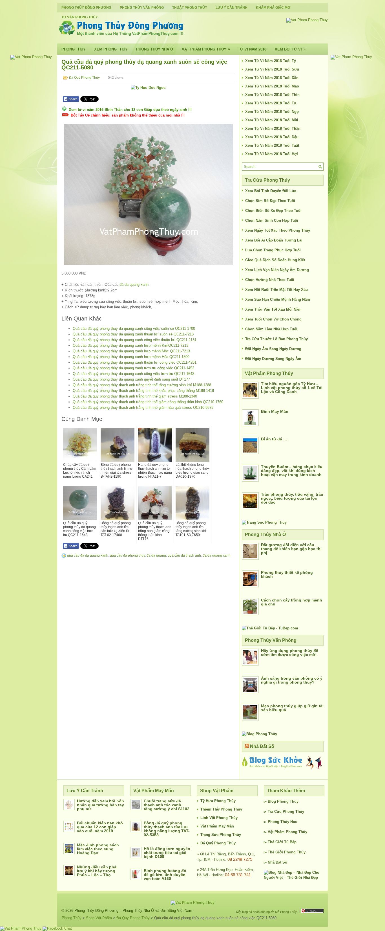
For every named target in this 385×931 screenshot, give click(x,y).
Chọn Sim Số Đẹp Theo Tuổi (270, 201)
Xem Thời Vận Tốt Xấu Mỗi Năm (273, 309)
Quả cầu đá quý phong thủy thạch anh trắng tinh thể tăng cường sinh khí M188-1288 (142, 385)
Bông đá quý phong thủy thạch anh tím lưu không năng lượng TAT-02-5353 (167, 829)
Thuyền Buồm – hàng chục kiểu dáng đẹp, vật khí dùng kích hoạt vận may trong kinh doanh (291, 470)
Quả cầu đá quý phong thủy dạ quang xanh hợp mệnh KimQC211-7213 (130, 345)
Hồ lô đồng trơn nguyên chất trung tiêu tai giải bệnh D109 (167, 852)
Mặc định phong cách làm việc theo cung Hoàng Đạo (98, 849)
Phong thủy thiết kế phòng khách (287, 574)
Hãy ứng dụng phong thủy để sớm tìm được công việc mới (289, 652)
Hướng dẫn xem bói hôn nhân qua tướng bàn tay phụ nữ (100, 805)
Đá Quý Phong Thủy (84, 78)
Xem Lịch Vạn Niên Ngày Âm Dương (277, 270)
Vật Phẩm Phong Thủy (206, 49)
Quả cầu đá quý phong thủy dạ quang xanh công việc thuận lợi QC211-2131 (134, 340)
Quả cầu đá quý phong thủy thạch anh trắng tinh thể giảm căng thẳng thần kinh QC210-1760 (148, 402)
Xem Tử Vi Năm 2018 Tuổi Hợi (271, 154)
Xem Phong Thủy (111, 49)
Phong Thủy (73, 49)
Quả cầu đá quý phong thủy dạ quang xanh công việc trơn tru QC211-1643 (133, 374)
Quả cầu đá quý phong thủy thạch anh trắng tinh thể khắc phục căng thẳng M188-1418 (143, 390)
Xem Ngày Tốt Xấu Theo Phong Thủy (277, 230)
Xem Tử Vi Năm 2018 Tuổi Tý (270, 61)
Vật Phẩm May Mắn (217, 826)
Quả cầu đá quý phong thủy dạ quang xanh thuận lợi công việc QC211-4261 (134, 362)
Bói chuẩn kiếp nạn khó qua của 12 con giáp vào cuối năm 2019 (100, 827)
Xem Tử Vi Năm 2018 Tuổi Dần (271, 78)
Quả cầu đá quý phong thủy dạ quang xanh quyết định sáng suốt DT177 (131, 379)
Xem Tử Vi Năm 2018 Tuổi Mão (272, 86)
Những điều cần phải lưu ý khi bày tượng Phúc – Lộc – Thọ (97, 871)
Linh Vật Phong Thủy (219, 818)
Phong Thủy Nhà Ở (154, 49)
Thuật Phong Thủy (189, 8)
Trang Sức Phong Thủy (220, 835)
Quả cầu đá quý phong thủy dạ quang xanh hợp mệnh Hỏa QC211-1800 (131, 357)
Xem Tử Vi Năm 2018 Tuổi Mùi (271, 120)
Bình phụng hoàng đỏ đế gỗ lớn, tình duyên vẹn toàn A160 (165, 874)
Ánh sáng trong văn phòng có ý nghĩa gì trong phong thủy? (291, 680)
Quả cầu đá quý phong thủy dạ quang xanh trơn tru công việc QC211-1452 (133, 368)
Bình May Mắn (274, 411)
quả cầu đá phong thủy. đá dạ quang (138, 555)
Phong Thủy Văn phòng (142, 8)
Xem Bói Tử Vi (290, 49)
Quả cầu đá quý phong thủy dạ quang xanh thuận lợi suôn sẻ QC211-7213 (133, 334)
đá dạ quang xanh (134, 284)
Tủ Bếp (290, 842)
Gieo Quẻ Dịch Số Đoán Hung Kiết (275, 260)
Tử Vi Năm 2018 (252, 49)
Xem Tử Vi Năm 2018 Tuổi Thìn (272, 95)
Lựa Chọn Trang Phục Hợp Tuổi (273, 250)
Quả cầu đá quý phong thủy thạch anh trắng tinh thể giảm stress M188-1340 (135, 396)
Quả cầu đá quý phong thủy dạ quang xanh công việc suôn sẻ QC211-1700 (134, 328)
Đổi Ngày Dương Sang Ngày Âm (273, 359)
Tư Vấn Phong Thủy (79, 17)
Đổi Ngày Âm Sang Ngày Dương (273, 349)
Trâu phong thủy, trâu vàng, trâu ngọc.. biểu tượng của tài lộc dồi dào (292, 498)
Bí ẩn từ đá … (274, 439)
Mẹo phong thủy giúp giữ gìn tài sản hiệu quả (292, 708)
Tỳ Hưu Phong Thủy (218, 801)
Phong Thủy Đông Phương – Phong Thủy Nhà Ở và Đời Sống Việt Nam (133, 910)
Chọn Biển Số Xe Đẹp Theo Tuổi (273, 210)
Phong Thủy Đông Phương (86, 8)
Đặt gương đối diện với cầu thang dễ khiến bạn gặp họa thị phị (291, 549)
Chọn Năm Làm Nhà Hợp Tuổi (271, 329)
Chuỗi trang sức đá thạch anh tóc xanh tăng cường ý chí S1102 (166, 805)
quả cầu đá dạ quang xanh (87, 555)
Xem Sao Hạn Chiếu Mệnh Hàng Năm (277, 299)
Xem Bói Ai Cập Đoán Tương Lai (273, 240)
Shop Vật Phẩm (99, 918)
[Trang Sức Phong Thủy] (264, 522)
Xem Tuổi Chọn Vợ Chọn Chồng (273, 319)
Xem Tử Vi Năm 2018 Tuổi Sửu (272, 69)
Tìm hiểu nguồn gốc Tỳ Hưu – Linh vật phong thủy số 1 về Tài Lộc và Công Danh (291, 387)
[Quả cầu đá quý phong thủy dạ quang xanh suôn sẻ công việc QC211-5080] (148, 194)
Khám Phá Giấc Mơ (273, 8)
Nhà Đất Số (262, 746)
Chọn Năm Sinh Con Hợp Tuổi (271, 220)
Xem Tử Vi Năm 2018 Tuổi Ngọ (272, 111)
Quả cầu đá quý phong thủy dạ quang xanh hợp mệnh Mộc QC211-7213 (131, 351)
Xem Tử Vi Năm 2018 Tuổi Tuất (272, 145)
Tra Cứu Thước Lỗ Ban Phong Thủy (276, 339)
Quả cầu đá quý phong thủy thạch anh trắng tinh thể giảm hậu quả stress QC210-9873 (143, 407)
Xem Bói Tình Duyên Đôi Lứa (270, 191)
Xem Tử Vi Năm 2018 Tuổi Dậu (271, 137)
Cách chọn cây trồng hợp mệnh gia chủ (291, 602)
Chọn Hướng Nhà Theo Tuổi (269, 280)
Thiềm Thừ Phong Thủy (221, 809)
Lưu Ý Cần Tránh (231, 8)
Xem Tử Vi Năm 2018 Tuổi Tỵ (270, 103)
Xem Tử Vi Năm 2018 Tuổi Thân (272, 128)
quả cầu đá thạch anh (184, 555)
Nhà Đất (274, 862)
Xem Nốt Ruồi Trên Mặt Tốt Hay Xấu (276, 289)
